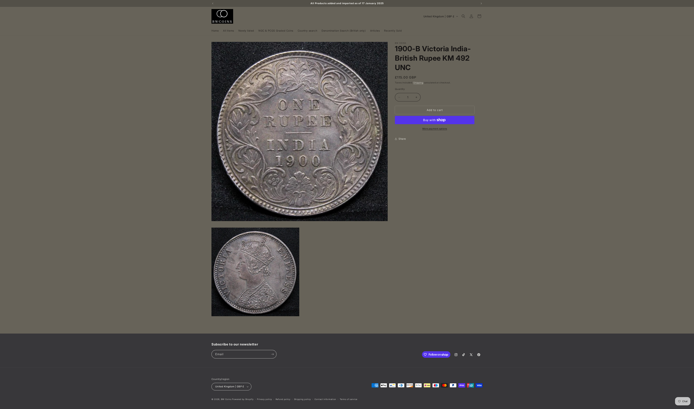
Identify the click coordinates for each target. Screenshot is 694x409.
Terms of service (348, 399)
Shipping (418, 82)
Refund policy (283, 399)
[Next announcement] (481, 3)
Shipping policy (302, 399)
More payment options (434, 128)
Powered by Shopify (243, 399)
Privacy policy (264, 399)
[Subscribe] (272, 354)
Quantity (400, 89)
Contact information (325, 399)
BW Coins (226, 399)
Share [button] (402, 138)
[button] (463, 16)
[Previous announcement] (213, 3)
